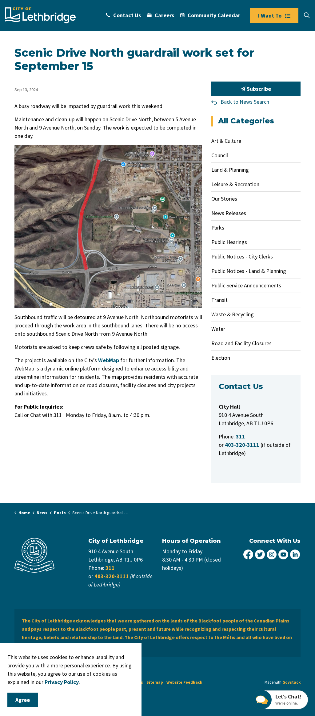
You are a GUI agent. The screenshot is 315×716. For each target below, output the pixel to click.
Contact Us (127, 15)
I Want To (269, 15)
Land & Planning (230, 169)
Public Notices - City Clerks (242, 256)
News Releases (228, 213)
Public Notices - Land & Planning (248, 270)
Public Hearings (229, 242)
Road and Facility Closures (241, 343)
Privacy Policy (62, 682)
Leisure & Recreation (235, 184)
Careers (164, 15)
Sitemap (154, 682)
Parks (217, 227)
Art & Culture (226, 140)
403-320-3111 (111, 576)
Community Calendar (214, 15)
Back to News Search (245, 101)
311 (110, 567)
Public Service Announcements (246, 285)
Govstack (291, 682)
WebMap (108, 360)
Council (219, 155)
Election (220, 357)
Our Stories (224, 198)
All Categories (246, 120)
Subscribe (258, 88)
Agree (22, 699)
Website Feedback (184, 682)
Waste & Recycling (232, 314)
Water (218, 328)
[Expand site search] (306, 15)
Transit (219, 299)
